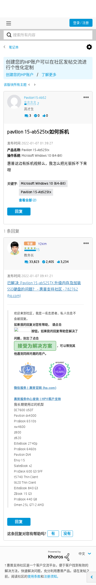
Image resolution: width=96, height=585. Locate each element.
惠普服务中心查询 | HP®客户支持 (37, 399)
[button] (86, 97)
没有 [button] (67, 533)
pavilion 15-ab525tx (36, 192)
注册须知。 (52, 576)
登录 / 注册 (81, 23)
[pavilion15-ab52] (14, 102)
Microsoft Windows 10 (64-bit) (43, 183)
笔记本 (14, 47)
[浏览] (7, 23)
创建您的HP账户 (20, 75)
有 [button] (53, 533)
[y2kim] (14, 248)
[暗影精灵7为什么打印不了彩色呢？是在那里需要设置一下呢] (29, 85)
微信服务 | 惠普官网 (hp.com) (35, 388)
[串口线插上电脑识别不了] (34, 85)
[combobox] (48, 35)
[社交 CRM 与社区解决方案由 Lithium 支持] (58, 555)
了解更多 (48, 75)
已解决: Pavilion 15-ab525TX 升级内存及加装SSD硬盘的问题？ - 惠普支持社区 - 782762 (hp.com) (44, 289)
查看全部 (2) (27, 200)
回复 (19, 211)
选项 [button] (89, 47)
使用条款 (34, 576)
